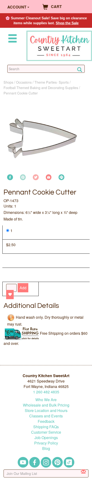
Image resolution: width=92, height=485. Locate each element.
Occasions (24, 82)
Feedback (46, 421)
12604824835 (46, 392)
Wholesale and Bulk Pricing (46, 405)
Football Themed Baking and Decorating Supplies (41, 87)
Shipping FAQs (46, 426)
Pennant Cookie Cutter (21, 92)
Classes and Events (46, 416)
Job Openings (46, 437)
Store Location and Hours (46, 410)
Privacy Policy (46, 443)
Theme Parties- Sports (51, 82)
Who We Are (46, 399)
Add (23, 287)
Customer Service (46, 432)
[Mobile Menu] (12, 39)
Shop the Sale (67, 23)
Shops (8, 82)
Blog (46, 448)
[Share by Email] (49, 176)
